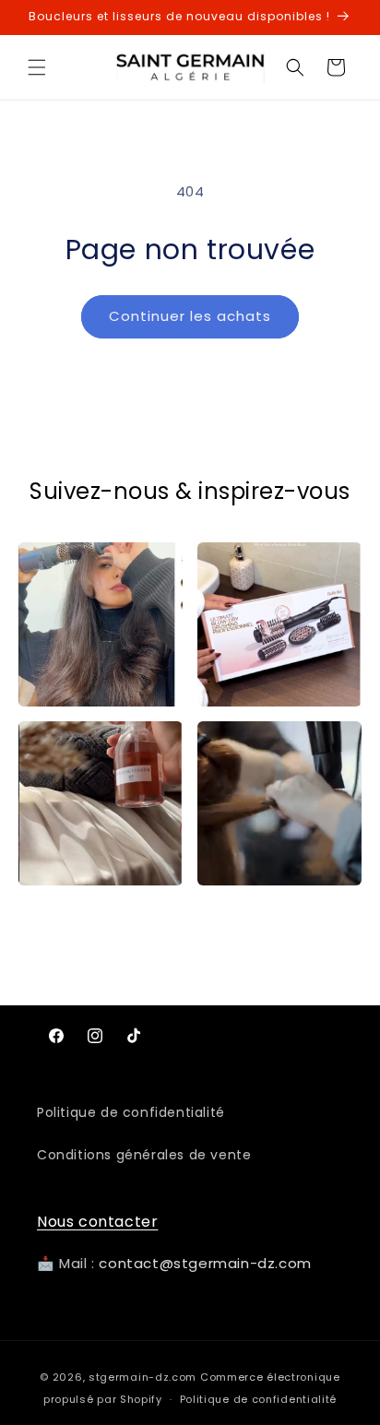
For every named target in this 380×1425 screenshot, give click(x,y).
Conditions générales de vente (144, 1155)
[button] (37, 67)
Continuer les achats (190, 316)
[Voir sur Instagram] (100, 624)
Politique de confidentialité (131, 1112)
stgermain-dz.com (142, 1377)
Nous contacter (97, 1221)
